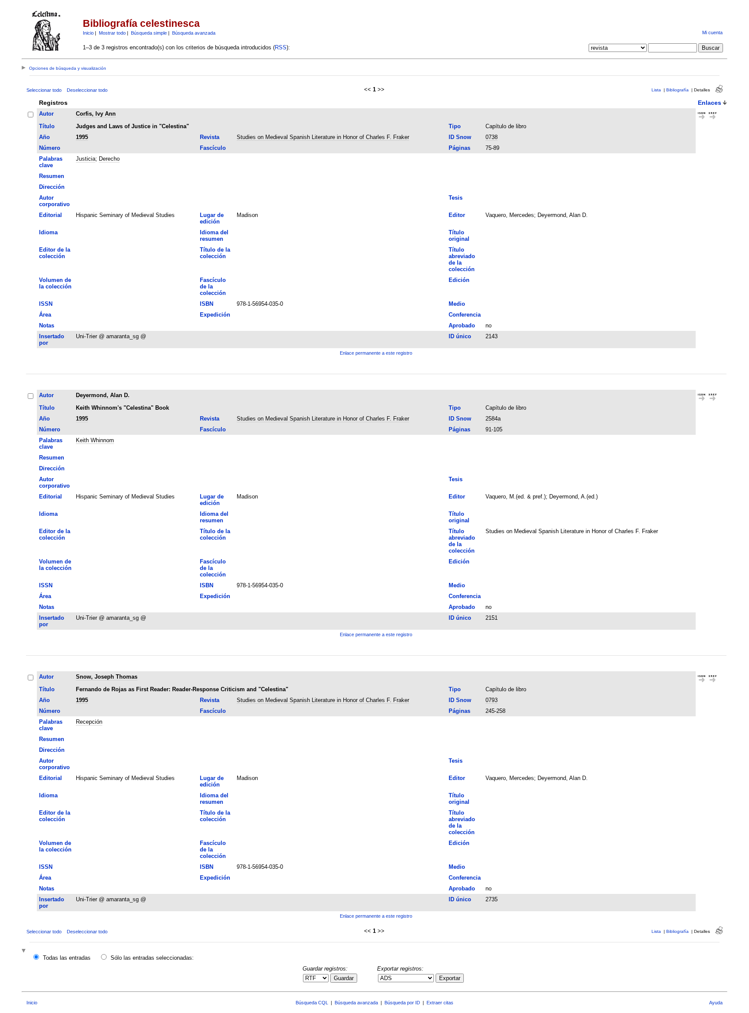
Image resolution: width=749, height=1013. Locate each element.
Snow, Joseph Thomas (106, 676)
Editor (457, 215)
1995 (82, 137)
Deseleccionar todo (87, 90)
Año (44, 137)
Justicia (85, 158)
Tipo (455, 126)
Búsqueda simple (149, 33)
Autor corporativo (54, 200)
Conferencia (465, 314)
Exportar (449, 978)
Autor (46, 113)
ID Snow (460, 137)
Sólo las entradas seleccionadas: (152, 958)
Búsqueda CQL (312, 1002)
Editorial (50, 215)
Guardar (344, 978)
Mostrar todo (112, 33)
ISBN (206, 304)
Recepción (89, 721)
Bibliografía (677, 89)
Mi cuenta (712, 32)
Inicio (88, 33)
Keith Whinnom (95, 440)
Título (47, 126)
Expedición (215, 314)
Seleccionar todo (44, 90)
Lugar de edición (212, 218)
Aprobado (462, 325)
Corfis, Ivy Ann (96, 113)
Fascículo (213, 148)
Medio (457, 304)
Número (49, 148)
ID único (460, 336)
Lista (656, 89)
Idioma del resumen (214, 235)
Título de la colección (215, 252)
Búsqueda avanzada (193, 33)
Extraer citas (440, 1002)
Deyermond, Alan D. (103, 395)
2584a (493, 418)
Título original (459, 235)
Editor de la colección (54, 252)
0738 (491, 137)
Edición (459, 280)
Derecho (109, 158)
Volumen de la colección (55, 283)
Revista (209, 137)
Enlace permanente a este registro (376, 353)
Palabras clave (50, 161)
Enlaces (709, 102)
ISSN (45, 304)
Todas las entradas (67, 958)
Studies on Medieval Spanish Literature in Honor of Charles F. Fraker (323, 137)
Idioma (48, 232)
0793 (491, 700)
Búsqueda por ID (402, 1002)
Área (45, 314)
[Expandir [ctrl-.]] (25, 951)
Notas (46, 325)
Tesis (455, 197)
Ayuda (716, 1002)
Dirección (52, 187)
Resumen (51, 176)
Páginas (459, 148)
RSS (281, 47)
